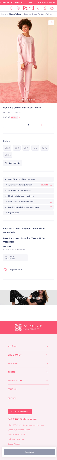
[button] (23, 99)
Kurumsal (13, 363)
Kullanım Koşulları (16, 439)
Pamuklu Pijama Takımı (11, 14)
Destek (12, 372)
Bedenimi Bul (15, 163)
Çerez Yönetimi (14, 444)
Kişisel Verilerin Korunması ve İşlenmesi (26, 425)
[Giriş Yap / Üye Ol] (45, 8)
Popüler (12, 346)
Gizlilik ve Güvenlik (16, 434)
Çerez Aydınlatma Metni (19, 430)
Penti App (13, 389)
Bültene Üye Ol (21, 411)
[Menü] (5, 8)
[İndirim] (18, 8)
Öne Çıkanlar (15, 355)
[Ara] (12, 8)
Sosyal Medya (15, 380)
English (12, 398)
